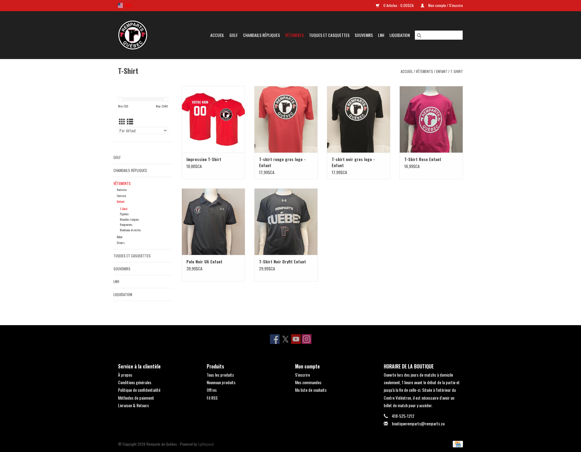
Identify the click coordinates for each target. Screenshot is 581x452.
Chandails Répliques (261, 35)
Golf (233, 35)
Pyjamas (124, 214)
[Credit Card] (457, 443)
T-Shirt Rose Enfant (422, 159)
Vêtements (294, 35)
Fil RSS (212, 397)
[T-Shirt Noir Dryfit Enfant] (286, 221)
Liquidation (399, 35)
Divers (121, 242)
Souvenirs (364, 35)
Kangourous (126, 224)
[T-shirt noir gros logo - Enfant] (358, 119)
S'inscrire (302, 374)
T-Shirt (456, 71)
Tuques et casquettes (329, 35)
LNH (381, 35)
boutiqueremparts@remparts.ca (418, 423)
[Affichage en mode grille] (122, 121)
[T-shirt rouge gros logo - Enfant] (286, 119)
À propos (125, 374)
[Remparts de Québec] (136, 35)
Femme (121, 195)
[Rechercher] (419, 35)
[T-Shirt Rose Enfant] (431, 119)
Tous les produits (220, 374)
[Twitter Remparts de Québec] (285, 339)
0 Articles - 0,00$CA (398, 5)
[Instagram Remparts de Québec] (306, 339)
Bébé (119, 236)
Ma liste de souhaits (311, 390)
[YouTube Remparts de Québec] (296, 339)
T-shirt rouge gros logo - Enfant (282, 162)
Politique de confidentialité (139, 390)
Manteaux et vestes (130, 230)
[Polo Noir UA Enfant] (213, 221)
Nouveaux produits (221, 382)
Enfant (441, 71)
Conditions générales (134, 382)
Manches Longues (129, 219)
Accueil (217, 35)
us (120, 5)
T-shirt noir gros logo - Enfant (353, 162)
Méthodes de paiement (136, 397)
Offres (212, 390)
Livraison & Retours (133, 405)
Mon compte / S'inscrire (445, 5)
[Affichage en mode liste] (130, 121)
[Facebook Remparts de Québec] (275, 339)
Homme (121, 189)
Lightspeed (206, 444)
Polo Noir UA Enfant (204, 262)
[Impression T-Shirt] (213, 119)
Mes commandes (308, 382)
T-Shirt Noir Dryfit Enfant (282, 262)
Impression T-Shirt (203, 159)
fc (128, 5)
